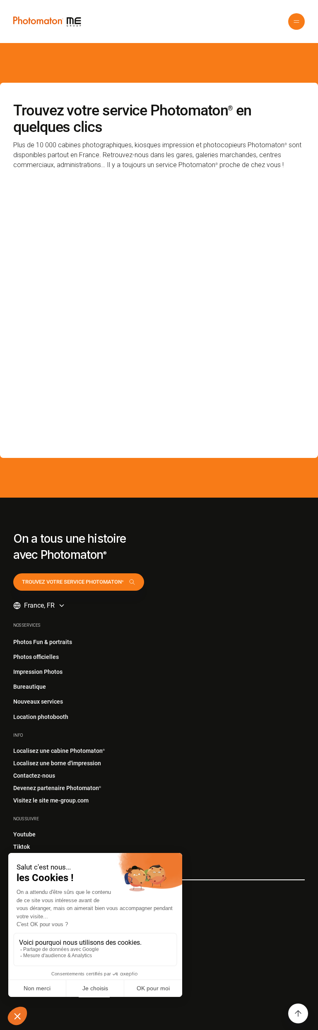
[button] (296, 21)
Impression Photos (38, 671)
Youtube (24, 834)
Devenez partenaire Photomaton (57, 788)
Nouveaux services (38, 701)
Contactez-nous (34, 775)
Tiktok (21, 846)
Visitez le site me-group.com (51, 800)
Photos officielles (36, 657)
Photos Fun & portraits (42, 642)
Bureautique (29, 686)
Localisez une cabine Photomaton (59, 750)
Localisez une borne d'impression (57, 763)
